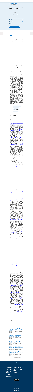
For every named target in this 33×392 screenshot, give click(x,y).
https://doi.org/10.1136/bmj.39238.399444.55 (16, 144)
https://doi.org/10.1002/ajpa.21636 (16, 292)
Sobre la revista (9, 367)
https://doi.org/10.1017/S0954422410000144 (16, 219)
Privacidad (15, 372)
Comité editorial (9, 369)
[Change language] (22, 1)
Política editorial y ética (9, 377)
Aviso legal (8, 374)
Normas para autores (8, 372)
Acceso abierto (16, 367)
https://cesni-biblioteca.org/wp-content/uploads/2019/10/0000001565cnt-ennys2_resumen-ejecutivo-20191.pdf (16, 265)
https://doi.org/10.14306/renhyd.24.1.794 (16, 192)
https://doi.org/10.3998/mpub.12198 (16, 232)
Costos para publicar (15, 370)
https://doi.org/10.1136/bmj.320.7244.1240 (16, 137)
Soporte (21, 367)
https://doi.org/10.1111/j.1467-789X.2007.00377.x (16, 298)
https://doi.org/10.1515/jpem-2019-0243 (16, 175)
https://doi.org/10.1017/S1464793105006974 (16, 304)
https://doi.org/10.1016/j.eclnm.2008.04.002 (16, 130)
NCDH (21, 369)
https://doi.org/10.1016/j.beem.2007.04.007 (16, 166)
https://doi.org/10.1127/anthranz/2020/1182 (16, 322)
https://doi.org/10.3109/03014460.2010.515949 (16, 199)
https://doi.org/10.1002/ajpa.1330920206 (16, 285)
